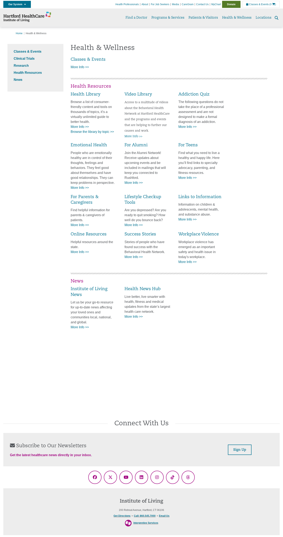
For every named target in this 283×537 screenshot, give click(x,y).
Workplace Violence (198, 234)
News (18, 79)
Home (19, 33)
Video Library (138, 94)
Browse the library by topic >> (92, 131)
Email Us (164, 515)
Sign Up (239, 450)
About (145, 4)
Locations (263, 17)
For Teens (188, 145)
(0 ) (272, 4)
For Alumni (136, 145)
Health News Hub (143, 289)
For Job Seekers (160, 4)
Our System (16, 4)
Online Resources (88, 234)
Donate (231, 4)
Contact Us (202, 4)
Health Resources (28, 72)
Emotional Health (89, 145)
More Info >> (80, 67)
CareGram (188, 4)
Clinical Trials (24, 58)
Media (175, 4)
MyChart (216, 4)
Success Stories (140, 234)
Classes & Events (258, 4)
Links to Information (199, 197)
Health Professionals (127, 4)
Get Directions (122, 515)
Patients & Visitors (203, 17)
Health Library (85, 94)
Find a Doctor (136, 17)
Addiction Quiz (193, 94)
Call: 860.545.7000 (145, 515)
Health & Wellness (237, 17)
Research (21, 65)
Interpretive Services (145, 522)
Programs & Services (167, 17)
